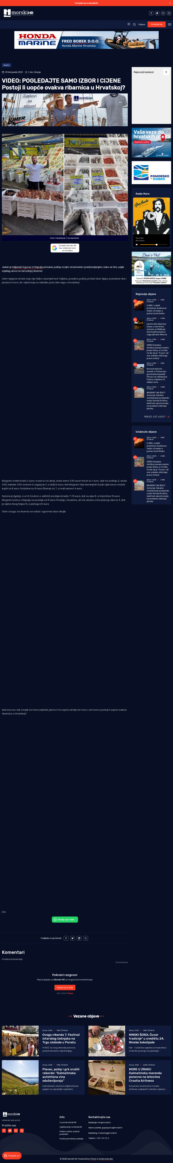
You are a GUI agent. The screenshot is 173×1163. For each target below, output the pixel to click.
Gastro (6, 65)
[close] (170, 3)
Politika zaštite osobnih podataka (70, 1132)
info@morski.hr (104, 1122)
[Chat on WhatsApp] (65, 920)
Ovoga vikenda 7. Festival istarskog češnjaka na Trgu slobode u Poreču (61, 1038)
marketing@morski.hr (107, 1133)
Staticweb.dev (106, 1158)
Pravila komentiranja (12, 959)
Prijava (141, 24)
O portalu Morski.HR (68, 1122)
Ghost (93, 1158)
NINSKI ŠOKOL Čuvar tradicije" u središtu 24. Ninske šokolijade (146, 1038)
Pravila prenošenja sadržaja (71, 1138)
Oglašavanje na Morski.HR (71, 1127)
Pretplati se (156, 24)
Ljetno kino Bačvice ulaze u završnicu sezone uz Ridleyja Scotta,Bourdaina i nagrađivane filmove (157, 329)
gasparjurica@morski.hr (112, 1127)
